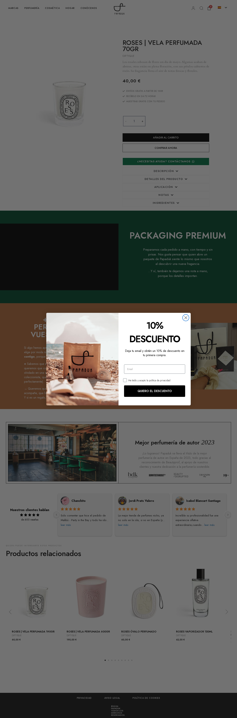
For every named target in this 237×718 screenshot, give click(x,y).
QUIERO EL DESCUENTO (155, 391)
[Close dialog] (185, 317)
